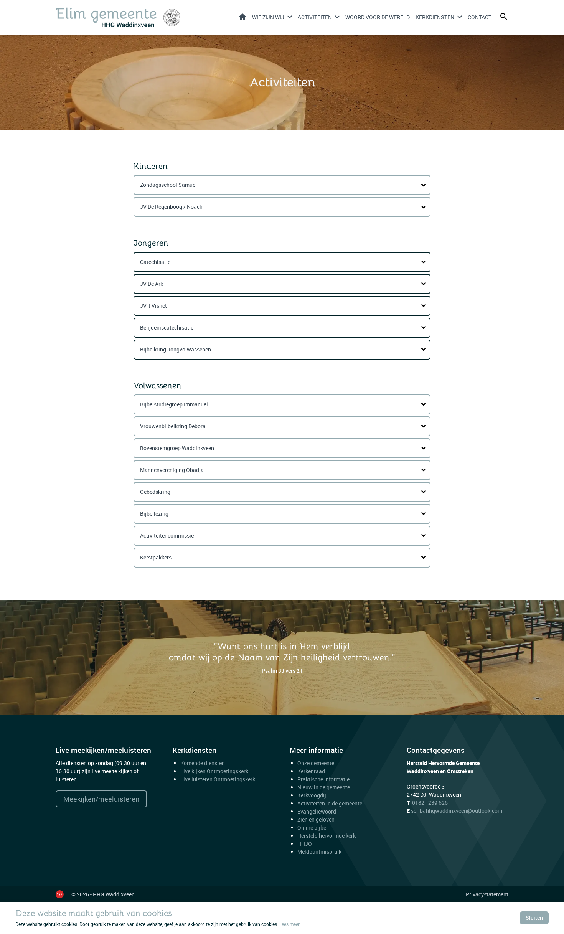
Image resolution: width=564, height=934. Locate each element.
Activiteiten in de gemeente (329, 803)
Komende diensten (202, 763)
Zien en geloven (316, 819)
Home (242, 16)
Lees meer (289, 924)
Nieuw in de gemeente (323, 787)
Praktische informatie (324, 779)
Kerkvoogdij (311, 795)
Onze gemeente (315, 763)
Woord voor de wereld (377, 17)
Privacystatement (487, 894)
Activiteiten (315, 17)
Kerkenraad (311, 771)
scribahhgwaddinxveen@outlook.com (456, 810)
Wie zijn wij (268, 17)
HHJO (304, 843)
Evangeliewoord (316, 811)
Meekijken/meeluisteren (101, 799)
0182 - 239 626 (430, 802)
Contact (479, 17)
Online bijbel (312, 827)
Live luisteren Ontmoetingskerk (217, 779)
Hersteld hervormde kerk (326, 835)
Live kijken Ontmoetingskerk (214, 771)
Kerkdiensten (435, 17)
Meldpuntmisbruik (319, 851)
